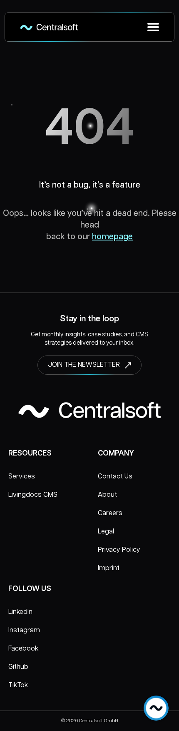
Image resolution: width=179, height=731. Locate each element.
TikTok (18, 685)
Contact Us (115, 476)
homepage (112, 237)
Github (18, 667)
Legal (106, 531)
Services (21, 476)
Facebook (23, 648)
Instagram (24, 630)
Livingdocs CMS (32, 494)
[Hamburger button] (153, 27)
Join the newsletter (84, 364)
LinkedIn (20, 612)
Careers (110, 513)
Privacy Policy (119, 549)
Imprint (108, 568)
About (107, 494)
